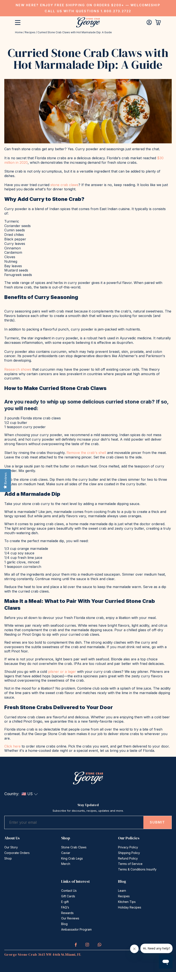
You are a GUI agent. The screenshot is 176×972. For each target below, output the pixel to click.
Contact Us (69, 890)
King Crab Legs (72, 858)
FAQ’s (65, 907)
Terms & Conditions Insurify (137, 869)
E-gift (65, 902)
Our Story (11, 847)
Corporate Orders (17, 853)
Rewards (67, 913)
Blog (64, 924)
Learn (122, 890)
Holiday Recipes (129, 907)
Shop (8, 858)
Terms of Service (130, 864)
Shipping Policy (129, 853)
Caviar (65, 853)
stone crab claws (64, 185)
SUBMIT (157, 822)
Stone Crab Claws (73, 847)
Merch (65, 864)
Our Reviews (70, 918)
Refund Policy (128, 858)
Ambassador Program (76, 929)
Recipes (30, 32)
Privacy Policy (128, 847)
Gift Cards (68, 896)
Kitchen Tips (127, 902)
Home (19, 32)
